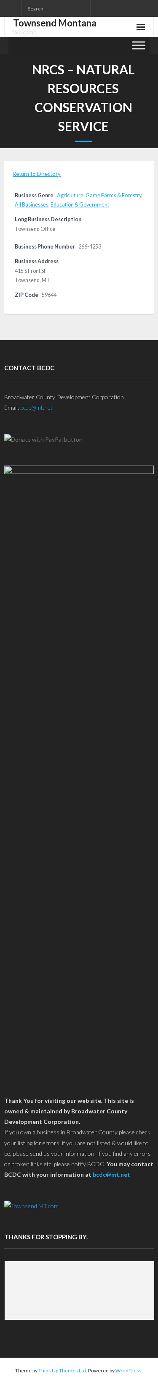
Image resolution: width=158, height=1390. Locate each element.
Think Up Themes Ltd (62, 1370)
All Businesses (31, 205)
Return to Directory (37, 173)
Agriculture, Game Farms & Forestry (99, 195)
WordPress (128, 1370)
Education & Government (80, 205)
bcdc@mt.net (36, 407)
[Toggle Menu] (138, 45)
